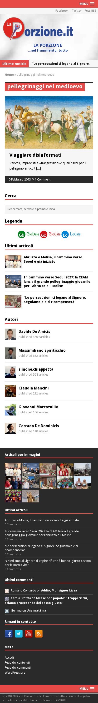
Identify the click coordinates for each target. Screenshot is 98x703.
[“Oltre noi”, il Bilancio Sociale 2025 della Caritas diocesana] (13, 499)
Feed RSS (90, 10)
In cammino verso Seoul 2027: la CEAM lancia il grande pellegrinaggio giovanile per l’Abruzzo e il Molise (57, 281)
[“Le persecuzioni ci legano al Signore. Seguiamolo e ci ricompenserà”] (13, 305)
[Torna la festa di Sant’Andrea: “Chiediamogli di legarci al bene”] (47, 486)
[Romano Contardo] (7, 590)
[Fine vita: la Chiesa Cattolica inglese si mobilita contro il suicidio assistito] (13, 486)
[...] (38, 168)
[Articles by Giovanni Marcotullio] (10, 413)
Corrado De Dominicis (39, 426)
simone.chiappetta (36, 369)
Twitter (76, 10)
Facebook (61, 10)
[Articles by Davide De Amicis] (10, 337)
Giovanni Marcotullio (38, 407)
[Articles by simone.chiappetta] (10, 375)
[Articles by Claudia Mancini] (10, 394)
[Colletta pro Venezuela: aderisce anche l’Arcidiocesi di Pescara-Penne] (82, 473)
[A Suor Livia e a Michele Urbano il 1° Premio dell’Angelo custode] (82, 486)
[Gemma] (7, 610)
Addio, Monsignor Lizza (59, 590)
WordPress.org (15, 672)
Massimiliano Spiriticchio (42, 350)
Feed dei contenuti (17, 662)
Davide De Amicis (34, 331)
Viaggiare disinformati (35, 155)
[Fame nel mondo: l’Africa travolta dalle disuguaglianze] (65, 486)
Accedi (9, 657)
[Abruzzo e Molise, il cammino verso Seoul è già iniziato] (13, 265)
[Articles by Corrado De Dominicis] (10, 431)
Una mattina (36, 610)
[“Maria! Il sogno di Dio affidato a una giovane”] (30, 499)
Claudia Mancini (34, 388)
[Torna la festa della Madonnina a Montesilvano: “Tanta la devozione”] (30, 486)
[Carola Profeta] (7, 598)
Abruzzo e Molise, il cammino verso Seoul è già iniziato (42, 520)
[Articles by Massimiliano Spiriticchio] (10, 356)
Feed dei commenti (18, 667)
